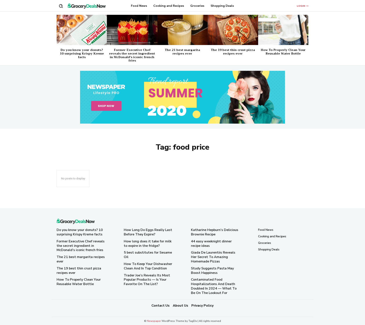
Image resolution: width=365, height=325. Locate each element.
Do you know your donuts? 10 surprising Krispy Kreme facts (82, 53)
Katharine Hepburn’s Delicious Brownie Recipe (214, 232)
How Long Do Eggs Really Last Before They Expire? (148, 232)
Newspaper (154, 321)
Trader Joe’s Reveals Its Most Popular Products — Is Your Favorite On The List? (147, 280)
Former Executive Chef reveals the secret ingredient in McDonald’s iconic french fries (132, 55)
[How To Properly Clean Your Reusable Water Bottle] (283, 30)
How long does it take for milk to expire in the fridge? (148, 243)
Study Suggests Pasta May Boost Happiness (212, 270)
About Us (180, 305)
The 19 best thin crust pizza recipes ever (233, 51)
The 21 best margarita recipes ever (182, 51)
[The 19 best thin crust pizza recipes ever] (233, 30)
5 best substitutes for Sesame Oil (148, 254)
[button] (61, 6)
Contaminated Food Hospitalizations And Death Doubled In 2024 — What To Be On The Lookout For (214, 286)
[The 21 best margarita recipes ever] (182, 30)
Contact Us (160, 305)
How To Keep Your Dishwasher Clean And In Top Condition (148, 266)
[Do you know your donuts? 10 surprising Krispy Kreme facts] (82, 30)
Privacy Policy (202, 305)
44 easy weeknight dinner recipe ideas (211, 243)
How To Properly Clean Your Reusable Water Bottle (283, 51)
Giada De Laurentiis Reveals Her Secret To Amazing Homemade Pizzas (213, 257)
